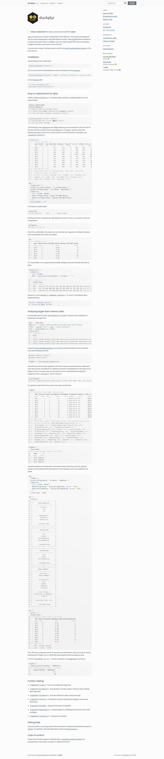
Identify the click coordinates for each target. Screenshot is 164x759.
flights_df (33, 140)
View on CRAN (108, 13)
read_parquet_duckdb (46, 361)
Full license (107, 27)
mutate (33, 189)
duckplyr (31, 3)
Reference (44, 3)
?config (71, 232)
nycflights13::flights (61, 130)
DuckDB (74, 39)
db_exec (32, 355)
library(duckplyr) (41, 98)
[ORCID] (109, 59)
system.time (35, 615)
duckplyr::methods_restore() (53, 295)
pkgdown (127, 755)
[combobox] (115, 3)
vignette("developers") (40, 710)
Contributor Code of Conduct (71, 739)
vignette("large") (38, 685)
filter (33, 187)
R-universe (76, 70)
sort (45, 276)
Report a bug (107, 19)
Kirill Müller (107, 62)
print (32, 612)
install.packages (35, 66)
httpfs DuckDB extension (44, 348)
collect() (45, 374)
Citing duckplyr (108, 49)
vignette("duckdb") (38, 706)
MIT (104, 30)
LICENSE (112, 30)
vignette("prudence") (39, 689)
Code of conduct (109, 41)
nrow (30, 378)
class (31, 211)
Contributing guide (109, 38)
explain (33, 499)
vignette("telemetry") (40, 716)
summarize (34, 191)
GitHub (36, 80)
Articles (52, 3)
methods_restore (43, 302)
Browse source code (110, 16)
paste (40, 276)
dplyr (30, 37)
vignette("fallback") (39, 695)
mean (52, 195)
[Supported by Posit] (132, 3)
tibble (31, 331)
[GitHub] (125, 3)
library (32, 105)
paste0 (39, 327)
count (32, 449)
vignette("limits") (36, 135)
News (60, 3)
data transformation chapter (75, 48)
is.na (39, 187)
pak (34, 86)
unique (50, 276)
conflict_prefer (35, 118)
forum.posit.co (72, 729)
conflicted (40, 105)
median (55, 198)
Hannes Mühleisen (109, 56)
